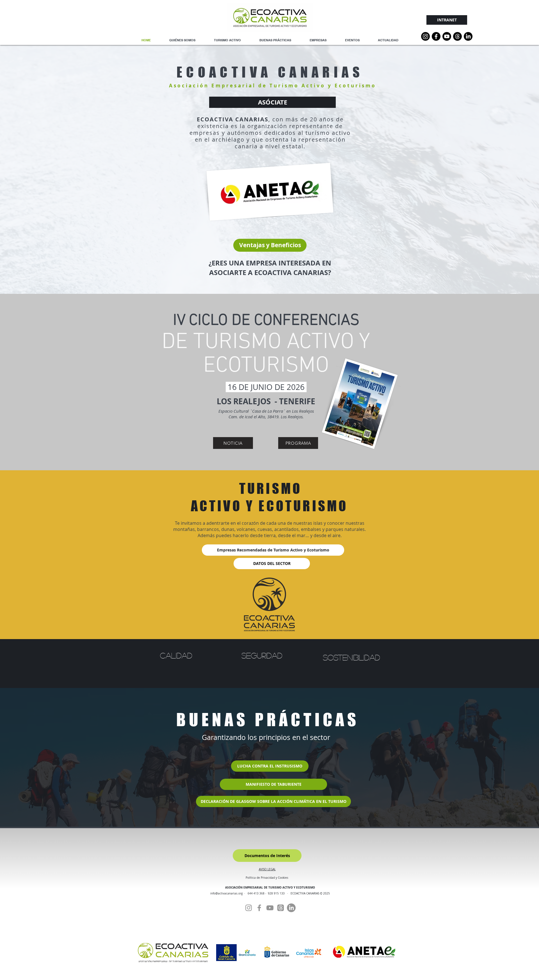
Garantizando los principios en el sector (266, 737)
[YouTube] (446, 36)
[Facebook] (259, 907)
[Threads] (457, 36)
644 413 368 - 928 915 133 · (269, 893)
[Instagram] (425, 36)
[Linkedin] (468, 36)
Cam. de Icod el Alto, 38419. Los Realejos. (266, 416)
